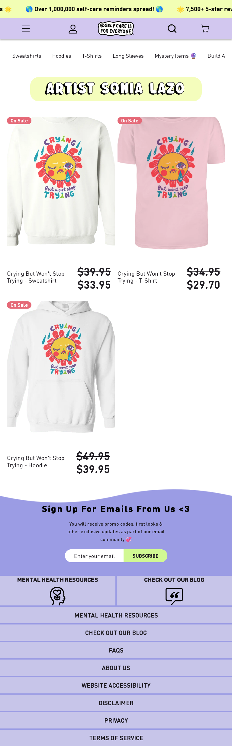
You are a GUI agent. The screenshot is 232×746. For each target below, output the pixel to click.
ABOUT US (116, 668)
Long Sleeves (128, 55)
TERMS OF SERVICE (116, 738)
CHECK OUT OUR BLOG (116, 633)
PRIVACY (116, 720)
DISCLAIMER (116, 703)
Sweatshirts (26, 55)
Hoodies (61, 55)
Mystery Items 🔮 (176, 55)
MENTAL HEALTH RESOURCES (116, 615)
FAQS (116, 650)
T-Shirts (92, 55)
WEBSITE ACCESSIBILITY (116, 685)
